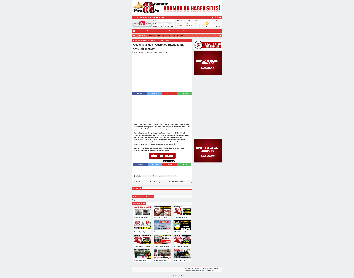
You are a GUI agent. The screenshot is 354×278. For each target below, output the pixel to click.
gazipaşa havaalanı (164, 176)
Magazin (171, 30)
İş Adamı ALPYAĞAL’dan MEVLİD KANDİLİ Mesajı (165, 36)
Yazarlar (185, 30)
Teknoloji (179, 30)
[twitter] (213, 17)
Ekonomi (153, 30)
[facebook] (210, 17)
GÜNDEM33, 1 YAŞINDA (177, 182)
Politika (146, 30)
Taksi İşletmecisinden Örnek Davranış (148, 182)
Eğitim (165, 30)
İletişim (168, 23)
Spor (159, 30)
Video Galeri (158, 26)
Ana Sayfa (158, 23)
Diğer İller (218, 26)
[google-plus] (215, 17)
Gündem (139, 30)
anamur (144, 176)
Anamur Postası (153, 176)
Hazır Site (172, 276)
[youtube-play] (220, 17)
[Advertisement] (162, 88)
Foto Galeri (169, 26)
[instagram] (217, 17)
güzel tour (175, 176)
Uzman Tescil (180, 276)
